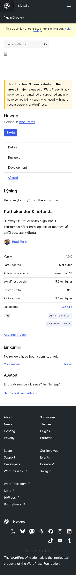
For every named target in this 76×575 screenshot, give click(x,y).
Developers (12, 464)
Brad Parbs (27, 122)
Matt (9, 491)
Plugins (45, 431)
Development (17, 167)
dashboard (53, 323)
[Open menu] (70, 6)
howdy (67, 323)
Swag (46, 471)
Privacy (9, 438)
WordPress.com (17, 484)
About (8, 417)
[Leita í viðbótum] (45, 44)
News (8, 424)
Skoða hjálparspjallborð (20, 393)
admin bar (65, 315)
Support (9, 457)
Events (45, 457)
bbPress (12, 497)
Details (13, 147)
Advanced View (15, 335)
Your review (12, 364)
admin (52, 315)
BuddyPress (14, 504)
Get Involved (49, 451)
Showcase (47, 417)
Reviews (14, 157)
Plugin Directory (14, 17)
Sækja (10, 132)
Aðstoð (13, 178)
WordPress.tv (15, 471)
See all (67, 364)
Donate (47, 464)
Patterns (46, 438)
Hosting (9, 431)
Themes (45, 424)
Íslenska (19, 522)
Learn (8, 451)
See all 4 (66, 306)
